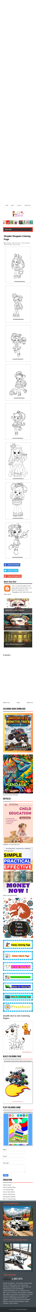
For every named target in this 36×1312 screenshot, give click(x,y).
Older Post (30, 702)
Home (7, 205)
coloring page (17, 243)
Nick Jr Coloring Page (9, 1199)
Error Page (27, 205)
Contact (19, 205)
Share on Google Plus (14, 576)
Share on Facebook (13, 564)
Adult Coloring (7, 1185)
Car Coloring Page (8, 1189)
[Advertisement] (18, 18)
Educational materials (9, 1196)
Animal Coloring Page (9, 1187)
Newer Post (6, 702)
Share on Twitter (12, 570)
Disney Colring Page (9, 1194)
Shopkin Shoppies (25, 243)
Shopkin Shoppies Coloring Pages (12, 244)
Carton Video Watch (9, 1192)
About (12, 205)
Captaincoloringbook (21, 1309)
